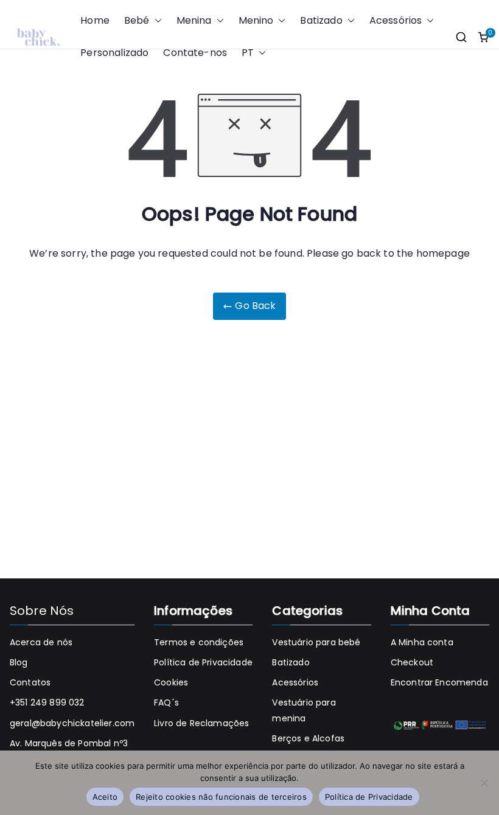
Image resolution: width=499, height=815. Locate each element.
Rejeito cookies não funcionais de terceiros (221, 797)
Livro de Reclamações (201, 723)
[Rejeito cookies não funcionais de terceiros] (484, 783)
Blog (19, 662)
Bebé (137, 20)
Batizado (321, 20)
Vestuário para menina (303, 710)
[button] (156, 21)
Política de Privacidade (203, 662)
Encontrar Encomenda (439, 682)
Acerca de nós (41, 642)
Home (95, 20)
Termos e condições (198, 642)
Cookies (171, 682)
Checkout (412, 662)
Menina (194, 20)
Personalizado (114, 53)
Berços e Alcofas (308, 738)
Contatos (30, 682)
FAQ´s (166, 702)
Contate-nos (195, 53)
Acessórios (395, 20)
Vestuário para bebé (316, 642)
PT (248, 53)
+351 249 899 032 (47, 702)
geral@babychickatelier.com (72, 723)
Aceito (105, 797)
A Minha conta (422, 642)
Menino (256, 20)
